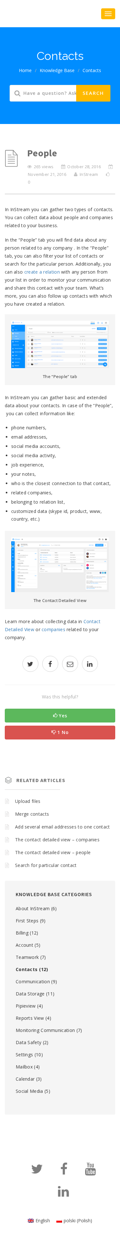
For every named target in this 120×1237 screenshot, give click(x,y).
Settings (24, 1054)
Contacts (92, 70)
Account (24, 945)
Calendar (25, 1079)
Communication (33, 981)
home (25, 70)
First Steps (27, 921)
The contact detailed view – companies (57, 840)
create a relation (42, 272)
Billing (22, 933)
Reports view (30, 1018)
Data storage (30, 994)
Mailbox (24, 1067)
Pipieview (26, 1006)
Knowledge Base (57, 70)
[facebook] (50, 665)
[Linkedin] (63, 1194)
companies (53, 629)
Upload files (28, 801)
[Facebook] (64, 1172)
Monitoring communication (45, 1030)
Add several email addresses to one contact (62, 827)
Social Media (29, 1091)
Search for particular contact (46, 865)
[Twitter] (37, 1172)
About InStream (33, 908)
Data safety (28, 1042)
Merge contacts (32, 814)
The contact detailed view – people (53, 852)
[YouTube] (90, 1172)
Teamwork (27, 957)
